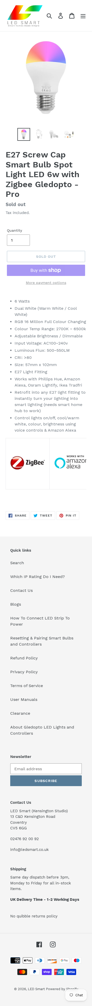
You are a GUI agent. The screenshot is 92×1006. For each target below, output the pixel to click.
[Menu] (83, 16)
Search (17, 562)
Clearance (20, 713)
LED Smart (36, 989)
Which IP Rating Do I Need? (37, 576)
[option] (23, 134)
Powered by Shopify (62, 989)
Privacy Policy (24, 671)
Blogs (15, 604)
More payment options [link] (46, 283)
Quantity (14, 230)
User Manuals (23, 699)
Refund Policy (24, 658)
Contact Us (21, 590)
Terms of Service (26, 685)
